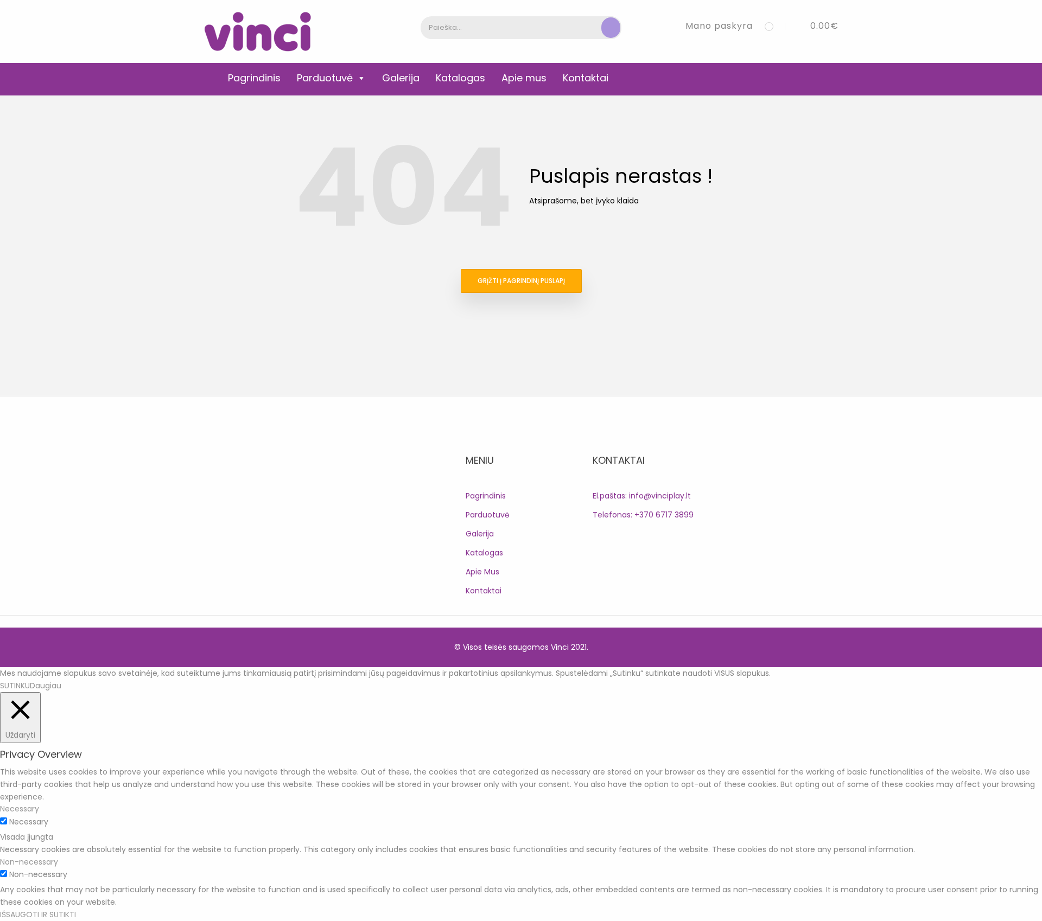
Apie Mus (482, 571)
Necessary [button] (19, 808)
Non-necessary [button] (29, 861)
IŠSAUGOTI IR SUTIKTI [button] (38, 914)
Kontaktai (585, 78)
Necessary (28, 821)
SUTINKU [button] (15, 685)
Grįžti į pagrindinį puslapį (521, 280)
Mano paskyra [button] (719, 26)
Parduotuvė (325, 78)
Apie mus (524, 78)
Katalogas (460, 78)
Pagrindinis (254, 78)
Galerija (401, 78)
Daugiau (45, 685)
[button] (816, 26)
